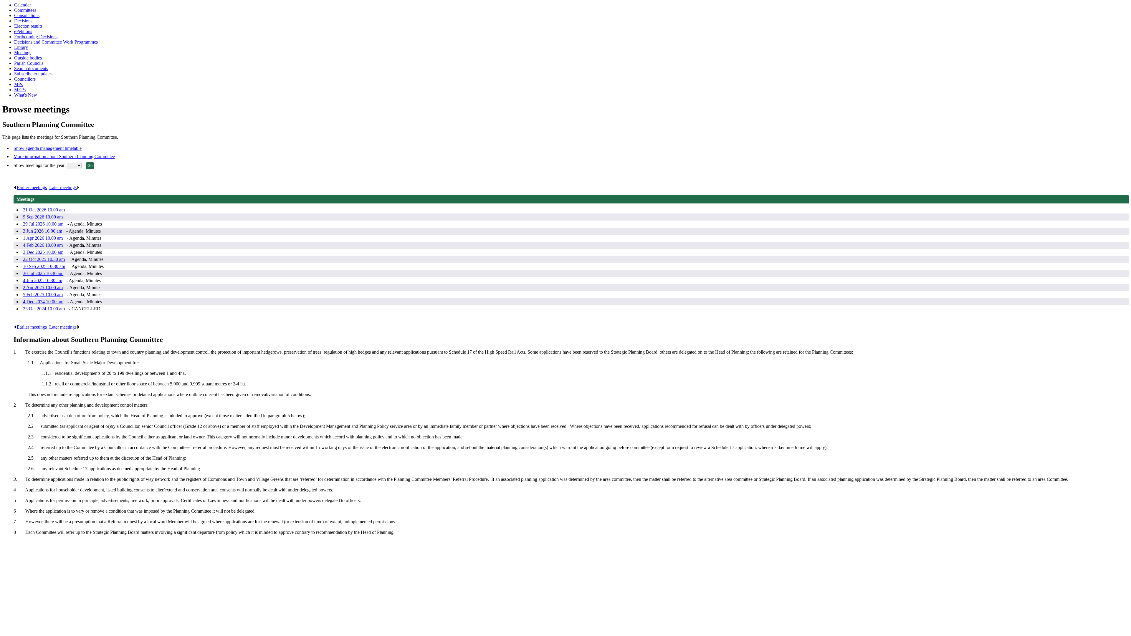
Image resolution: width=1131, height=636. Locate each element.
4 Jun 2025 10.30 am (42, 280)
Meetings (22, 52)
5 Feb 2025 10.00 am (43, 294)
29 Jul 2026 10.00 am (43, 223)
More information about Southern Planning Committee (64, 156)
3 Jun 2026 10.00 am (42, 230)
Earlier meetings (32, 187)
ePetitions (23, 31)
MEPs (20, 89)
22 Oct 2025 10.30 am (44, 259)
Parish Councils (28, 63)
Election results (28, 26)
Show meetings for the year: (40, 165)
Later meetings (63, 187)
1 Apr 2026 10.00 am (43, 238)
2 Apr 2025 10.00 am (43, 287)
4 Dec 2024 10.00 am (43, 301)
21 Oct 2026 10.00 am (44, 209)
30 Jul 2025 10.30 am (43, 273)
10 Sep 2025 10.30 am (44, 266)
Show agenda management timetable (48, 148)
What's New (25, 94)
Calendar (22, 4)
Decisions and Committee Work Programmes (56, 41)
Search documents (31, 68)
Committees (25, 10)
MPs (18, 84)
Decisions (23, 20)
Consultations (26, 15)
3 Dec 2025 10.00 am (43, 252)
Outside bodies (28, 57)
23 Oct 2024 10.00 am (44, 308)
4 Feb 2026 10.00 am (43, 245)
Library (21, 47)
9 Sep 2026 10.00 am (43, 216)
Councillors (25, 79)
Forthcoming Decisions (35, 36)
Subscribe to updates (33, 73)
